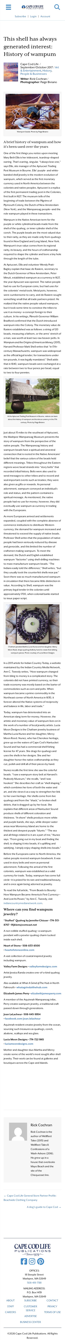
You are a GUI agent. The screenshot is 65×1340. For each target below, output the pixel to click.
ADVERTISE (30, 1316)
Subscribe (20, 16)
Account (45, 16)
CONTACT (52, 1300)
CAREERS (10, 1312)
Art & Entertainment (39, 69)
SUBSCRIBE (30, 1300)
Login (33, 16)
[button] (57, 7)
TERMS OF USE (52, 1312)
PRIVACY (52, 1306)
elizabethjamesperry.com (46, 993)
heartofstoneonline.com (19, 949)
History (46, 70)
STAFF (10, 1306)
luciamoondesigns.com (19, 1043)
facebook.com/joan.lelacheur (22, 1018)
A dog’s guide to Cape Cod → (44, 1207)
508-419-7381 (34, 1282)
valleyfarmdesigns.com (43, 966)
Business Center (30, 1322)
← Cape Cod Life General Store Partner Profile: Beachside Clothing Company (30, 1197)
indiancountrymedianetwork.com (23, 903)
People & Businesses (33, 74)
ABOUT (10, 1300)
